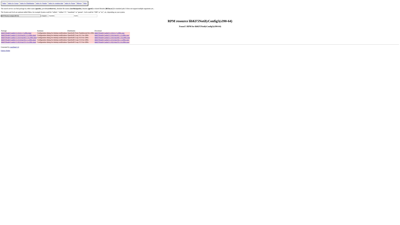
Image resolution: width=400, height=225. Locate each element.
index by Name (70, 3)
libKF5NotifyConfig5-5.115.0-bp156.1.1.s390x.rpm (112, 40)
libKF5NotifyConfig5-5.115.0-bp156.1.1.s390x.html (18, 40)
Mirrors (79, 3)
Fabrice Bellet (5, 51)
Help (85, 3)
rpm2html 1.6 (14, 47)
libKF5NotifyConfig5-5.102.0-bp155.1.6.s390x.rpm (112, 42)
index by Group (13, 3)
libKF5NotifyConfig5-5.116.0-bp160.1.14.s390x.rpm (112, 38)
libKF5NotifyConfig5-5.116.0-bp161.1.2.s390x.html (18, 35)
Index (4, 3)
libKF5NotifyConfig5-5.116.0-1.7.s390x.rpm (109, 33)
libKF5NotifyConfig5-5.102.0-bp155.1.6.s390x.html (18, 42)
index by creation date (56, 3)
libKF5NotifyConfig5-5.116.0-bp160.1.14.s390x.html (19, 38)
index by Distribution (27, 3)
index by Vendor (41, 3)
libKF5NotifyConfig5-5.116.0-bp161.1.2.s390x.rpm (112, 35)
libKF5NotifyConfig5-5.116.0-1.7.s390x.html (16, 33)
